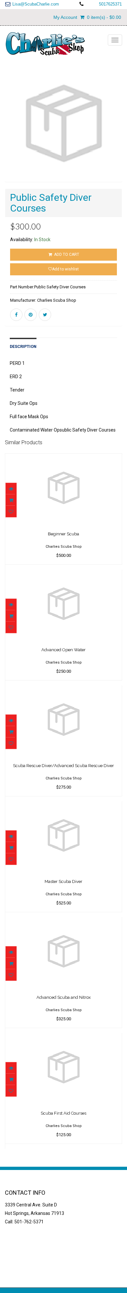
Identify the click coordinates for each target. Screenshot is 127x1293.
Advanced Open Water (63, 649)
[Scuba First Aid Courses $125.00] (63, 1037)
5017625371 (110, 4)
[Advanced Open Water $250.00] (63, 574)
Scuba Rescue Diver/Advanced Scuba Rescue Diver (63, 765)
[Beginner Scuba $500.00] (63, 458)
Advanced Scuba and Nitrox (63, 997)
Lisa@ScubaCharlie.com (35, 4)
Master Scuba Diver (63, 881)
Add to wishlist (65, 269)
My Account (65, 17)
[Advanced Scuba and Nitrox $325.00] (63, 921)
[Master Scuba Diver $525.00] (63, 805)
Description (23, 346)
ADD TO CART (66, 254)
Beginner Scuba (63, 533)
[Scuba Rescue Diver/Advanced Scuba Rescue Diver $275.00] (63, 690)
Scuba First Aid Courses (63, 1113)
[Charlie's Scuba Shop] (45, 44)
